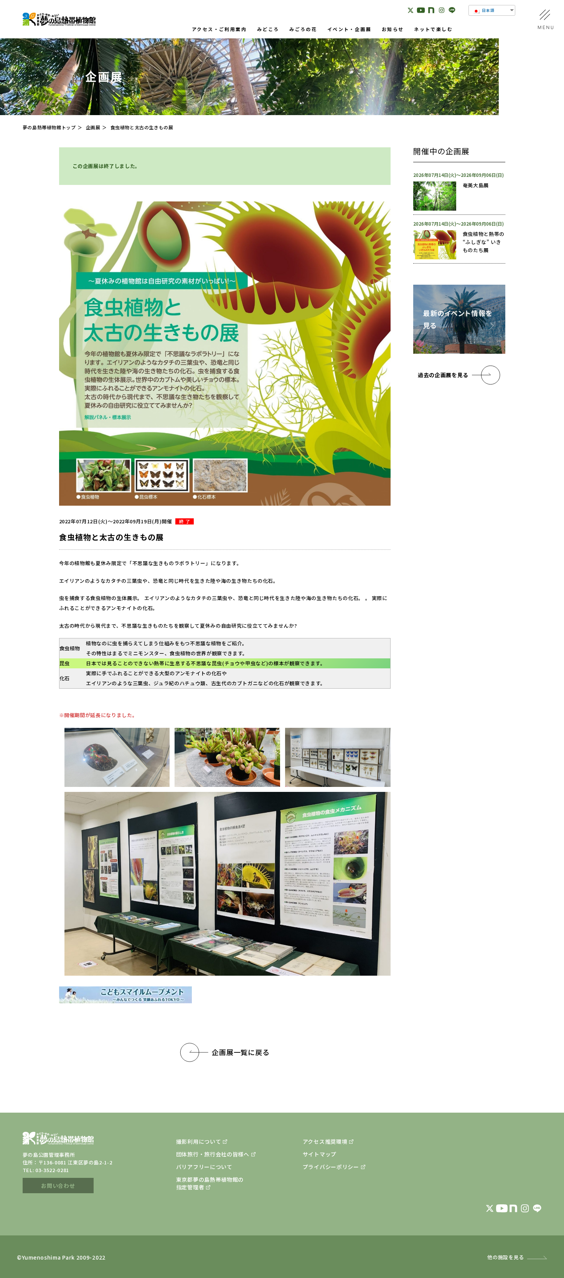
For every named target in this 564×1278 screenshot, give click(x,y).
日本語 (488, 10)
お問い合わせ (58, 1185)
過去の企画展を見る (443, 375)
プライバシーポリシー (331, 1167)
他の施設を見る (505, 1257)
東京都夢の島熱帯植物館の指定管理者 (210, 1183)
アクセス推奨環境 (325, 1141)
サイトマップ (319, 1154)
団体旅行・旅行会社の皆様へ (212, 1154)
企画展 (93, 127)
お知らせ (393, 29)
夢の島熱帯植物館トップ (49, 127)
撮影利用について (198, 1141)
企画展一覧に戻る (241, 1052)
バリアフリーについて (204, 1167)
